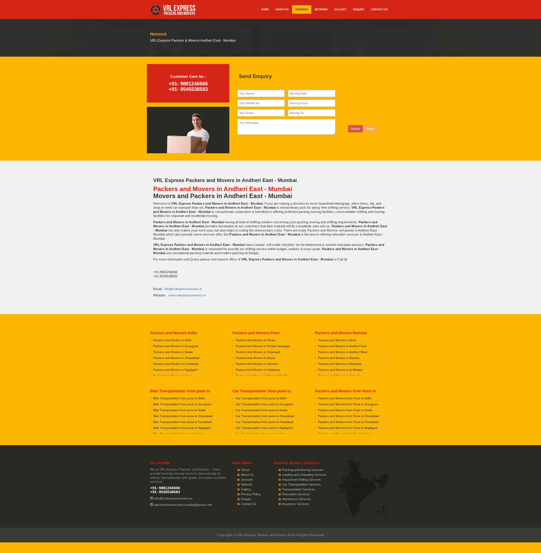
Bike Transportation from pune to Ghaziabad (183, 416)
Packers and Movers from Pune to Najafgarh (348, 428)
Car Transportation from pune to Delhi (261, 398)
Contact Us (379, 9)
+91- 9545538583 (188, 89)
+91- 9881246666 (188, 83)
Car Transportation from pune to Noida (261, 410)
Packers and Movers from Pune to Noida (345, 410)
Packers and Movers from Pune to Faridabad (348, 422)
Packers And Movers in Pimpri (256, 340)
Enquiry (359, 9)
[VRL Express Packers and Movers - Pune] (173, 10)
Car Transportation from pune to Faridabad (264, 422)
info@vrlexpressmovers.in (183, 289)
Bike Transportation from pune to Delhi (179, 398)
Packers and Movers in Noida (173, 352)
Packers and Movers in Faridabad (175, 363)
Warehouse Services (296, 499)
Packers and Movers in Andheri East (342, 346)
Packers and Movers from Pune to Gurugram (348, 404)
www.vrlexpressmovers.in (187, 295)
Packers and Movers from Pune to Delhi (344, 398)
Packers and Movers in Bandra (338, 358)
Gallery (340, 9)
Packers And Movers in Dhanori (257, 363)
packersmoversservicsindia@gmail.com (183, 504)
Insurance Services (295, 504)
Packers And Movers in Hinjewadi (258, 352)
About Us (282, 9)
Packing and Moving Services (302, 470)
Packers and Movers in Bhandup (340, 363)
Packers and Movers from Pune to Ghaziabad (348, 416)
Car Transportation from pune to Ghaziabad (265, 416)
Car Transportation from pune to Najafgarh (264, 428)
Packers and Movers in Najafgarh (175, 369)
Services (301, 9)
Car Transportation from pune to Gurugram (264, 404)
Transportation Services (298, 489)
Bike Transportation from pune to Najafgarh (182, 428)
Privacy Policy (251, 494)
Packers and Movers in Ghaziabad (176, 358)
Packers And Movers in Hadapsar (258, 369)
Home (265, 9)
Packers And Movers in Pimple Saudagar (263, 346)
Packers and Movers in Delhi (172, 340)
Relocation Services (296, 494)
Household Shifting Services (301, 479)
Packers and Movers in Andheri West (342, 352)
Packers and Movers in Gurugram (175, 346)
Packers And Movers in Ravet (255, 358)
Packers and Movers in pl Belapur (340, 369)
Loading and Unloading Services (304, 474)
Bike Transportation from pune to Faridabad (182, 422)
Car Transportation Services (301, 484)
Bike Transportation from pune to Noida (179, 410)
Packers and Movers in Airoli (337, 340)
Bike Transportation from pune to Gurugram (182, 404)
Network (321, 9)
